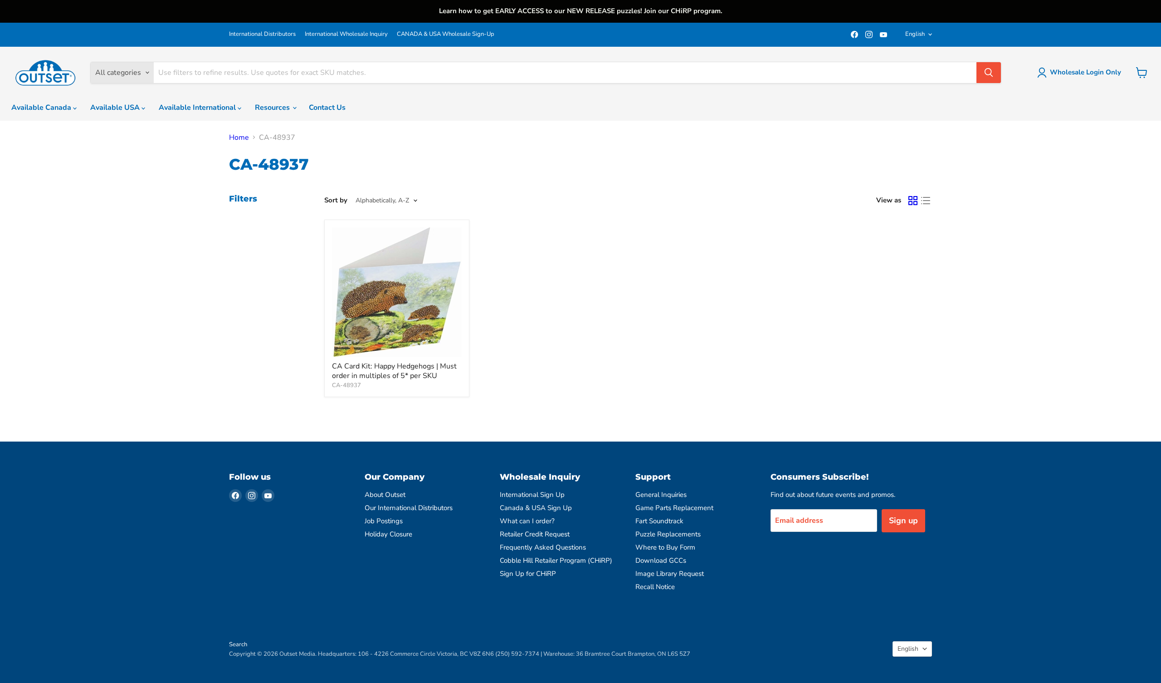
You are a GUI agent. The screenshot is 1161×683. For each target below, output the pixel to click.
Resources (273, 108)
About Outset (385, 494)
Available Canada (42, 108)
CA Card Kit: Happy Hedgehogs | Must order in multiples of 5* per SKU (394, 371)
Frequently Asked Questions (543, 547)
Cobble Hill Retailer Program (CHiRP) (556, 560)
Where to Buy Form (665, 547)
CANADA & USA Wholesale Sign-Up (445, 34)
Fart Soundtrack (659, 521)
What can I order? (527, 521)
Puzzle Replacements (668, 534)
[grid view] (913, 200)
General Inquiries (661, 494)
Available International (198, 108)
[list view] (925, 200)
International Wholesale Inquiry (346, 34)
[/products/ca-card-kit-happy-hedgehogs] (397, 292)
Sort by (335, 200)
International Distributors (262, 34)
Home (239, 137)
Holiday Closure (388, 534)
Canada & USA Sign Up (536, 507)
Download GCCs (660, 560)
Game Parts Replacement (674, 507)
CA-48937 (346, 385)
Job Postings (384, 521)
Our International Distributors (409, 507)
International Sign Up (532, 494)
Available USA (115, 108)
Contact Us (327, 108)
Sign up (903, 520)
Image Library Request (669, 573)
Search (238, 644)
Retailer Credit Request (535, 534)
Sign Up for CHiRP (528, 573)
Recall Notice (655, 586)
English (915, 34)
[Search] (988, 72)
